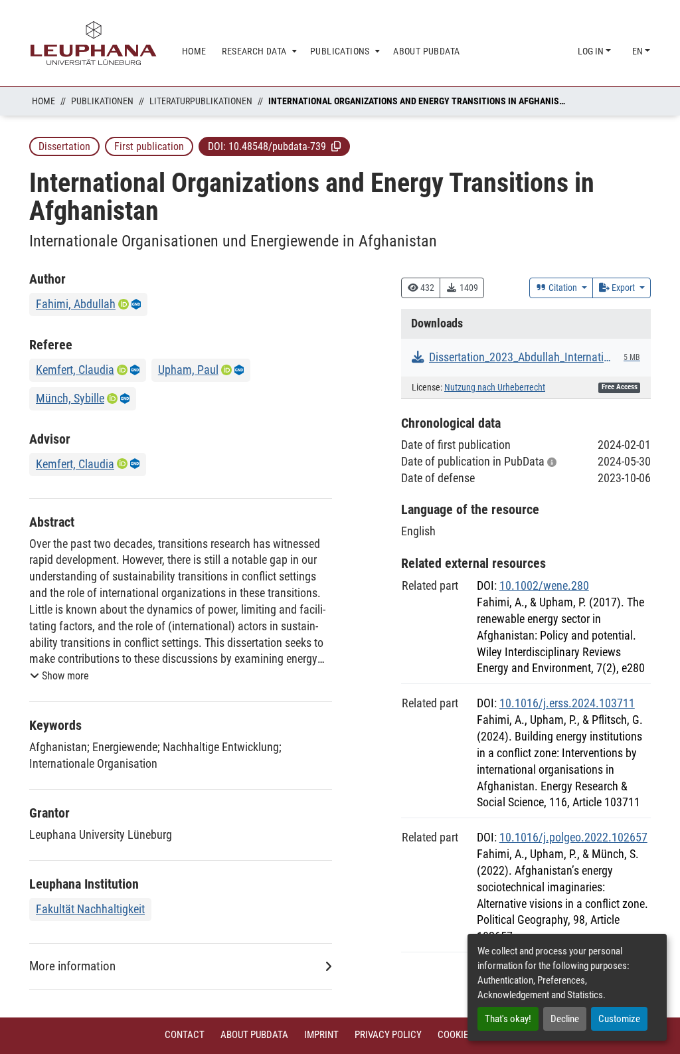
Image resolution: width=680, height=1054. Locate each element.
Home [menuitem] (194, 51)
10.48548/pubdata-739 (277, 146)
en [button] (638, 51)
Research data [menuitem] (254, 51)
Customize (619, 1019)
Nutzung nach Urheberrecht (494, 387)
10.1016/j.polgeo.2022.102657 (573, 837)
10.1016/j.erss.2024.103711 (567, 703)
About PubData (254, 1035)
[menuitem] (258, 51)
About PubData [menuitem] (426, 51)
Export (623, 287)
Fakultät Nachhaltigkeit (90, 909)
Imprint (321, 1035)
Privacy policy (388, 1035)
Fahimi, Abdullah (76, 304)
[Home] (93, 43)
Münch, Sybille (70, 398)
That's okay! (508, 1019)
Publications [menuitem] (340, 51)
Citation (563, 287)
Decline (565, 1019)
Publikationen (102, 101)
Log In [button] (592, 51)
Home (43, 101)
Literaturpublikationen (200, 101)
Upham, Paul (188, 370)
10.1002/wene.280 (544, 585)
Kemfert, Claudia (75, 370)
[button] (336, 146)
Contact (185, 1035)
